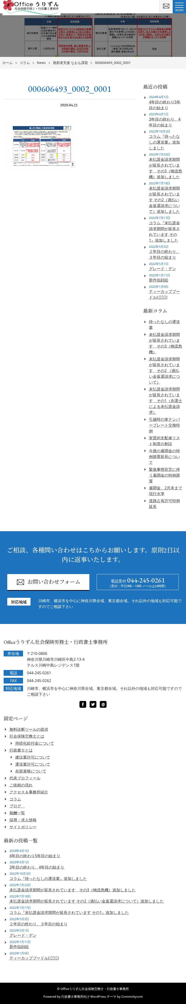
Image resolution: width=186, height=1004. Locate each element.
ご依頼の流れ (21, 785)
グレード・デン (162, 268)
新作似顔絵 (158, 280)
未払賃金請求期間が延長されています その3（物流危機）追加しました (165, 168)
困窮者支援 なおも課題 (70, 63)
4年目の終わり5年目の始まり (164, 104)
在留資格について (30, 771)
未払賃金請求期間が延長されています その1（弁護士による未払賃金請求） (165, 400)
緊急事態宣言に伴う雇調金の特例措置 (164, 475)
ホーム (7, 63)
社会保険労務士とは (26, 736)
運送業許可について (32, 764)
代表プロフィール (24, 778)
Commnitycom (132, 996)
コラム (25, 63)
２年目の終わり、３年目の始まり (164, 254)
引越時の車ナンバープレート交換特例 (164, 425)
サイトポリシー (23, 827)
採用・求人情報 (23, 820)
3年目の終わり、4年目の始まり (164, 122)
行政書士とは (21, 750)
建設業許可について (32, 757)
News (41, 63)
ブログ (17, 806)
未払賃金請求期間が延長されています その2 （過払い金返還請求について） (164, 370)
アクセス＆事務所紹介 (28, 792)
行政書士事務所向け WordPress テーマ (88, 996)
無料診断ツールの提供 (28, 729)
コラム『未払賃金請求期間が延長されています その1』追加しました (164, 231)
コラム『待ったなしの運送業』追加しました (164, 142)
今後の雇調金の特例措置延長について (164, 456)
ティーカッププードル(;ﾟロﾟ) (164, 294)
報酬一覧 (17, 813)
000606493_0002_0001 (113, 63)
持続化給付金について (34, 743)
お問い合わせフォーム (53, 581)
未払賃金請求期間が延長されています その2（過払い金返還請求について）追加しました (164, 200)
